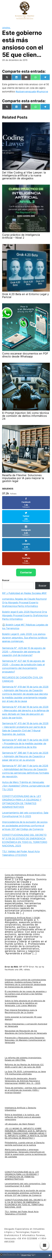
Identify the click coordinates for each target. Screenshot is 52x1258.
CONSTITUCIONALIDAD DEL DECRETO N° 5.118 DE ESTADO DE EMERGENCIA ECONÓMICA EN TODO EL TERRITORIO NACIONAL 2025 (25, 1203)
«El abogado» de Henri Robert (20, 1124)
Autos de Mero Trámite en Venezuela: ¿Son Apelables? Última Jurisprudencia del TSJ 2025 (25, 786)
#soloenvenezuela (26, 91)
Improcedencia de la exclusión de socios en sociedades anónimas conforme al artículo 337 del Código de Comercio (24, 826)
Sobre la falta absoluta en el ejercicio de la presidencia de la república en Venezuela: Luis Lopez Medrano (25, 1003)
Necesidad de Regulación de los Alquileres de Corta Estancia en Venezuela (26, 1032)
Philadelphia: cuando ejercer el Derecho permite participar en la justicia (25, 1143)
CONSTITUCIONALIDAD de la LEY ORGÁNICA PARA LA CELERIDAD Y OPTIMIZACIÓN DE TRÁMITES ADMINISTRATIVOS (22, 1175)
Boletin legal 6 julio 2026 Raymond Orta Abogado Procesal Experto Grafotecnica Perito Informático (25, 615)
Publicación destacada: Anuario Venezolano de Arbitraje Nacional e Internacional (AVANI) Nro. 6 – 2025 (22, 1080)
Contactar (26, 572)
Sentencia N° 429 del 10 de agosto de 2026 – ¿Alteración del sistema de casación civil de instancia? (23, 652)
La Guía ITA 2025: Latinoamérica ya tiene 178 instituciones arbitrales (25, 1072)
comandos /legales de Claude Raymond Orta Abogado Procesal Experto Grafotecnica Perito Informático (24, 603)
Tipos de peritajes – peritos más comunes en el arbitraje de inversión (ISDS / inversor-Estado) (25, 1090)
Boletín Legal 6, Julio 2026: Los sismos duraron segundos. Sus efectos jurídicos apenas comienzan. (24, 638)
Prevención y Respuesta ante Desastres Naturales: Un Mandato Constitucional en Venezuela (25, 1040)
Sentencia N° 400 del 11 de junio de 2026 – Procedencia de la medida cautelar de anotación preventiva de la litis (25, 743)
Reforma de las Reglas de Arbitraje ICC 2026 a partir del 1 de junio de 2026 (24, 1065)
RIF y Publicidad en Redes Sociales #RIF (24, 593)
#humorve (42, 91)
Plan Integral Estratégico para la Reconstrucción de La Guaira (21, 1011)
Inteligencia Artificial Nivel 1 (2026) (22, 917)
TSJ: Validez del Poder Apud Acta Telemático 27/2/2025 (22, 1212)
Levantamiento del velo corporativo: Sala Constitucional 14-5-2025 (25, 1184)
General (6, 28)
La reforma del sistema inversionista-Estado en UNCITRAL (23, 1058)
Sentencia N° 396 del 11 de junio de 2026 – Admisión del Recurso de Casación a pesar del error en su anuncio (25, 756)
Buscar (5, 580)
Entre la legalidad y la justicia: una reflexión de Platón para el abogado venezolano (23, 1116)
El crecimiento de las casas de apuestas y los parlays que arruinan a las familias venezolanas (26, 993)
